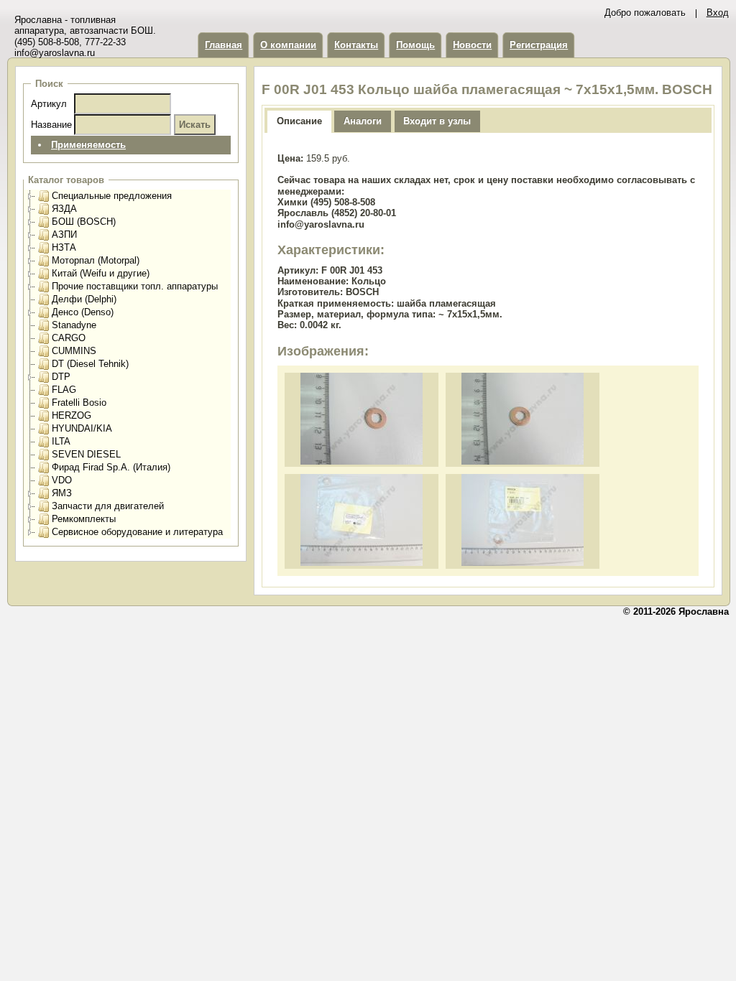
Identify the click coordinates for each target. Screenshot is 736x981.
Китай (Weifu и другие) (101, 273)
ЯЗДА (64, 208)
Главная (223, 44)
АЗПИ (64, 234)
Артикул (49, 103)
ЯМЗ (62, 493)
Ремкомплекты (84, 518)
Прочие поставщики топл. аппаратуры (135, 286)
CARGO (69, 338)
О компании (288, 44)
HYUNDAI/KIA (82, 428)
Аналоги (363, 121)
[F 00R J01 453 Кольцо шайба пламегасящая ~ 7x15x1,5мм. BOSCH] (361, 461)
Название (51, 124)
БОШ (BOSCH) (84, 221)
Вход (718, 12)
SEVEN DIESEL (86, 454)
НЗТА (64, 247)
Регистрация (539, 44)
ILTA (61, 441)
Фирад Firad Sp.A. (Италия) (111, 467)
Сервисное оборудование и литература (137, 531)
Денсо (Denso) (83, 312)
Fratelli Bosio (79, 402)
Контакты (356, 44)
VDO (62, 480)
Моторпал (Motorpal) (95, 260)
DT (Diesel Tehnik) (90, 363)
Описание (299, 121)
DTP (61, 376)
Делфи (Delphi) (84, 299)
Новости (472, 44)
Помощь (415, 44)
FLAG (64, 389)
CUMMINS (74, 350)
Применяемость (88, 144)
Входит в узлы (437, 121)
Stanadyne (74, 325)
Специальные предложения (112, 195)
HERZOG (71, 415)
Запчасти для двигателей (108, 506)
